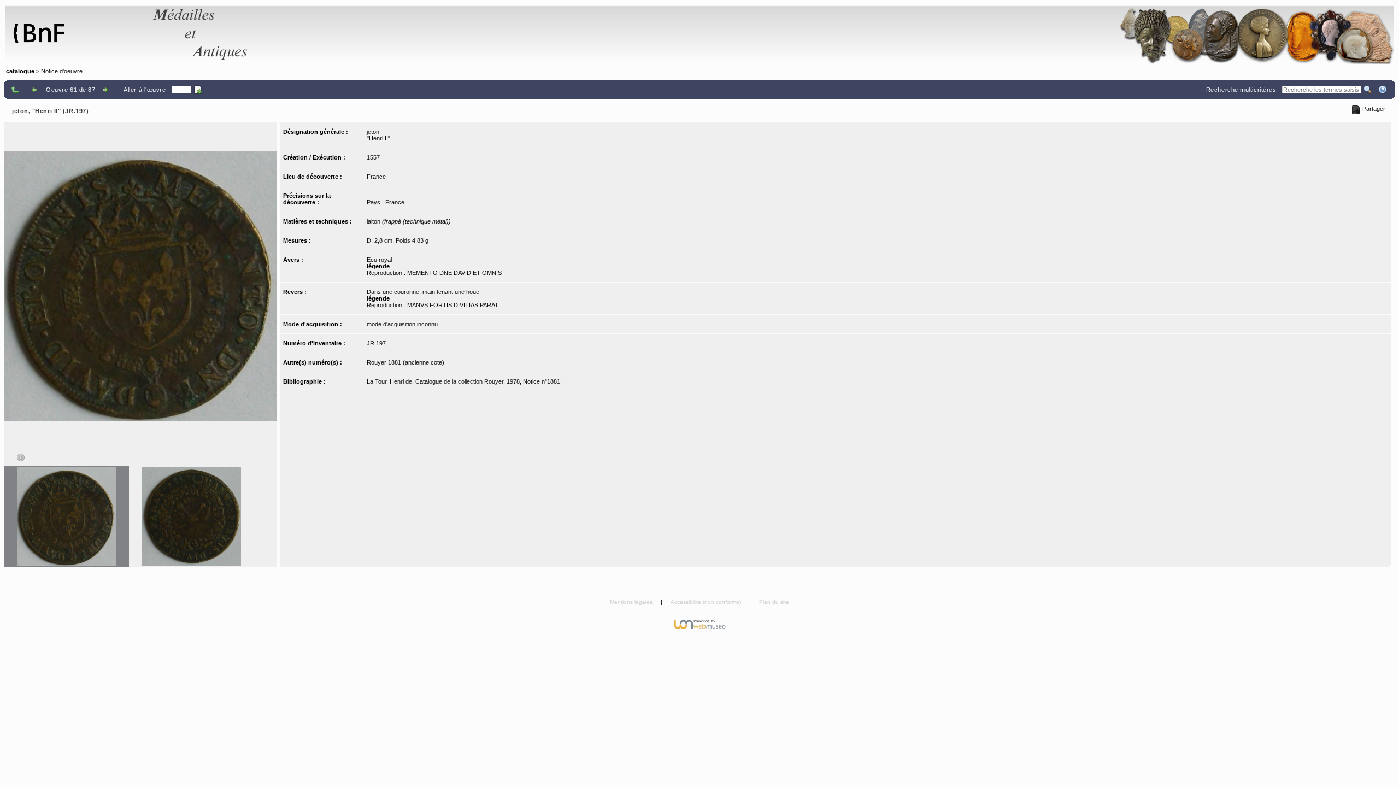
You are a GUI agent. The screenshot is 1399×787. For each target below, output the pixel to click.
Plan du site (774, 602)
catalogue (20, 71)
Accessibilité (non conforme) (707, 602)
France (376, 176)
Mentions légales (632, 602)
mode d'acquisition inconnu (402, 324)
